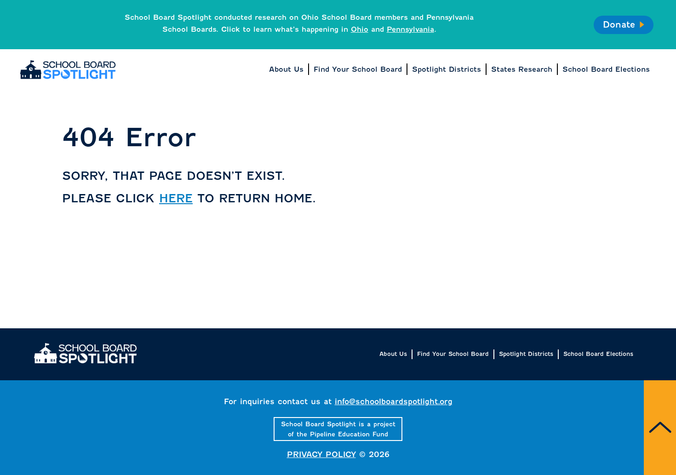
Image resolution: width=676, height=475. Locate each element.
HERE (176, 198)
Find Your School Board (453, 353)
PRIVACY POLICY (321, 454)
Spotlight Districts (526, 353)
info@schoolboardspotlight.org (394, 401)
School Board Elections (598, 353)
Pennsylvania (410, 29)
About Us (393, 353)
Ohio (359, 29)
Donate (619, 24)
